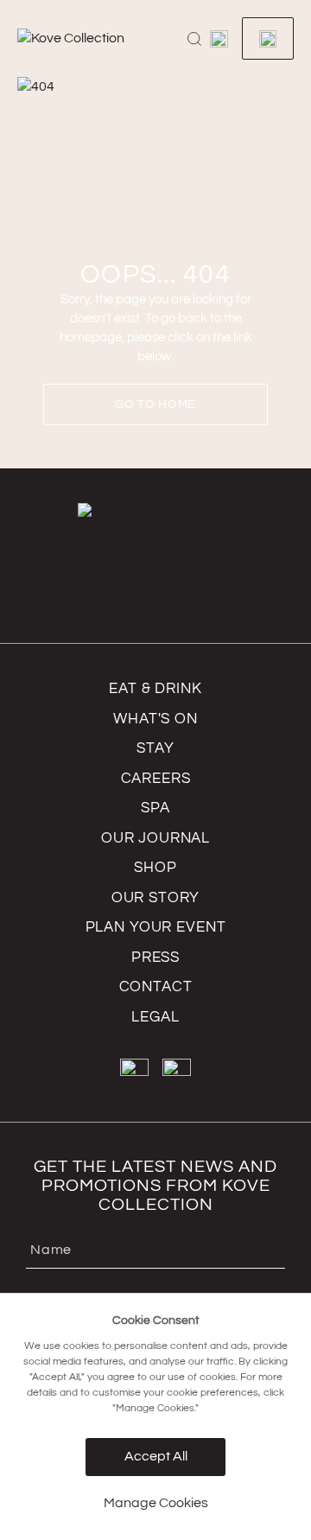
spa (155, 808)
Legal (155, 1017)
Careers (156, 778)
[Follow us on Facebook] (134, 1073)
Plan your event (156, 927)
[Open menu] (219, 39)
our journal (155, 838)
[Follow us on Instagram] (176, 1073)
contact (156, 987)
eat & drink (155, 688)
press (155, 957)
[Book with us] (268, 38)
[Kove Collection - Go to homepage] (95, 39)
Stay (155, 748)
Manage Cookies (156, 1503)
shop (155, 867)
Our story (155, 898)
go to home (155, 404)
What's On (155, 719)
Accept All (155, 1457)
